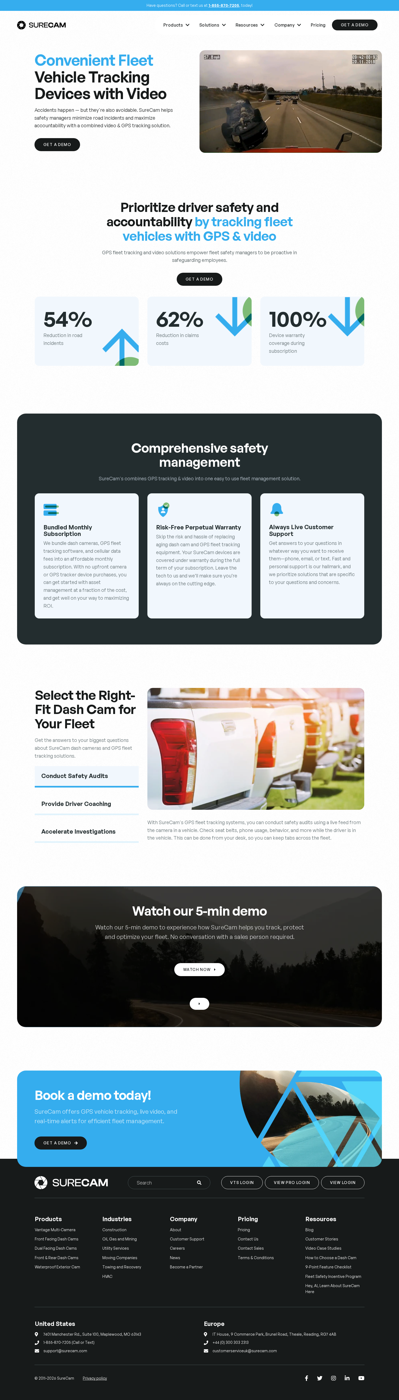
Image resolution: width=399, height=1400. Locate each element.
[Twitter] (319, 1378)
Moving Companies (119, 1257)
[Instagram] (333, 1378)
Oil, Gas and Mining (119, 1239)
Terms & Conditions (256, 1257)
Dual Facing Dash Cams (56, 1248)
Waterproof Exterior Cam (57, 1267)
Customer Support (187, 1239)
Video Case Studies (323, 1248)
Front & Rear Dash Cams (56, 1257)
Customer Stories (321, 1239)
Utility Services (115, 1248)
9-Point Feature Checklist (328, 1267)
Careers (177, 1248)
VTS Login (242, 1182)
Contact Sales (251, 1248)
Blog (309, 1229)
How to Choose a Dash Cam (330, 1257)
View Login (343, 1182)
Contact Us (248, 1239)
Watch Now (199, 969)
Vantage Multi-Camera (55, 1229)
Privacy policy (95, 1378)
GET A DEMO (355, 25)
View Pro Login (292, 1182)
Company (287, 25)
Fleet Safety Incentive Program (333, 1276)
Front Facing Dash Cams (56, 1239)
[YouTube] (361, 1378)
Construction (114, 1229)
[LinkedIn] (347, 1378)
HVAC (107, 1276)
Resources (250, 25)
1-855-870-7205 (223, 5)
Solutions (212, 25)
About (175, 1229)
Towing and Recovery (121, 1267)
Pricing (318, 25)
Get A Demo (199, 279)
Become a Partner (186, 1267)
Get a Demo (57, 144)
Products (176, 25)
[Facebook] (306, 1378)
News (175, 1257)
